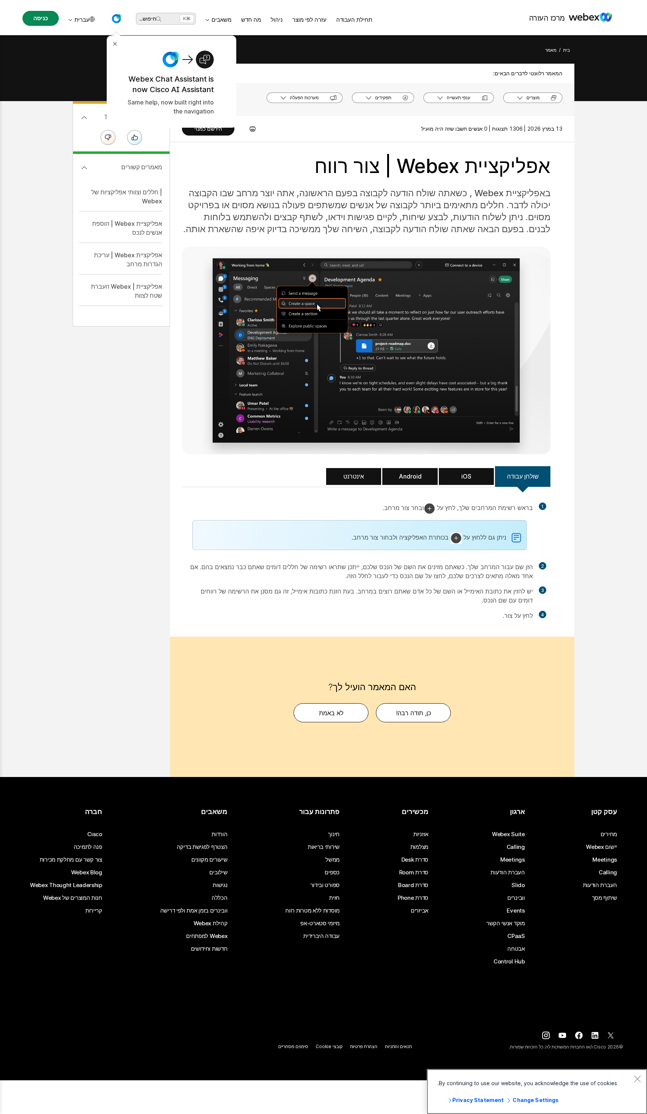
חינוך (334, 834)
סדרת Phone (413, 898)
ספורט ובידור (325, 885)
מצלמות (419, 847)
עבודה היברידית (321, 936)
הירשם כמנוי (208, 128)
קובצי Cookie (329, 1046)
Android (410, 476)
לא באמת (331, 713)
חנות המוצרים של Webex (72, 898)
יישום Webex (601, 847)
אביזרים (419, 910)
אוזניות (420, 834)
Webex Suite (508, 834)
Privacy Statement (478, 1100)
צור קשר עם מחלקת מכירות (71, 859)
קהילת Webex (211, 923)
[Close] (637, 1079)
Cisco (94, 834)
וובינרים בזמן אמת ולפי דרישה (194, 910)
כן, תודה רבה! (413, 713)
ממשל (332, 859)
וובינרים (516, 898)
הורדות (219, 834)
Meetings (604, 859)
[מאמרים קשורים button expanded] (84, 167)
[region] (537, 1091)
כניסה (40, 18)
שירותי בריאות (324, 847)
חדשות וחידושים (209, 948)
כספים (332, 872)
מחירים (609, 834)
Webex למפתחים (206, 936)
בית (566, 50)
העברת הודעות (600, 885)
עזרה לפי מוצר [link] (309, 19)
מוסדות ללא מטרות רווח (312, 910)
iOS (466, 476)
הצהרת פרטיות (364, 1046)
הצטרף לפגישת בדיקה (202, 847)
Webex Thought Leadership (66, 885)
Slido (518, 885)
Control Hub (509, 961)
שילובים (218, 872)
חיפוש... (147, 18)
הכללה (220, 898)
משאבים (221, 19)
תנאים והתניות (398, 1046)
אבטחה (516, 948)
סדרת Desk (414, 859)
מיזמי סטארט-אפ (320, 923)
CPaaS (516, 936)
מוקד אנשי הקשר (505, 923)
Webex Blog (86, 872)
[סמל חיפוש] (158, 19)
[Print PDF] (248, 129)
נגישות (220, 885)
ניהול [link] (277, 19)
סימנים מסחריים (293, 1046)
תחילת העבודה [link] (354, 19)
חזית (334, 898)
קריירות (93, 910)
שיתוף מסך (604, 898)
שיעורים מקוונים (209, 859)
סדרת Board (413, 885)
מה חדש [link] (251, 19)
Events (516, 910)
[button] (116, 18)
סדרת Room (413, 872)
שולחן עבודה (523, 476)
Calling (608, 872)
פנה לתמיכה (88, 847)
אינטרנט (353, 476)
